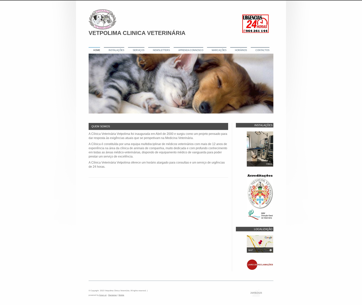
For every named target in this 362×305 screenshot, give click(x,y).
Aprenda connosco (190, 50)
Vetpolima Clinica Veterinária (137, 33)
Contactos (262, 50)
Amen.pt (103, 295)
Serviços (138, 50)
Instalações (116, 50)
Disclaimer (112, 295)
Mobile (121, 295)
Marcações (219, 50)
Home (96, 50)
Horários (241, 50)
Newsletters (161, 50)
